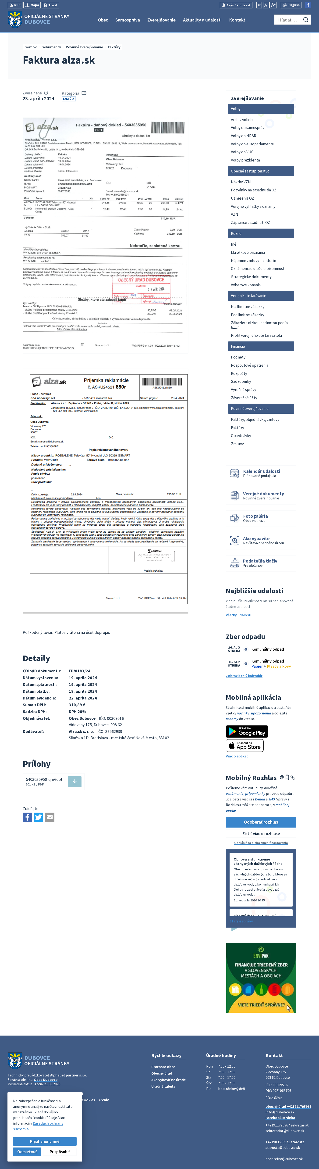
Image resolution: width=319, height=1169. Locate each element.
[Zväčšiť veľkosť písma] (273, 5)
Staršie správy (241, 921)
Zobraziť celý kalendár (244, 675)
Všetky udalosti (238, 615)
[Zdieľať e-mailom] (49, 817)
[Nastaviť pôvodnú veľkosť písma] (265, 5)
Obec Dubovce (45, 1079)
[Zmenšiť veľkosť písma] (259, 5)
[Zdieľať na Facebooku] (27, 817)
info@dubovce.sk (280, 1112)
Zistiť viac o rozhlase (261, 833)
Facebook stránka (280, 1117)
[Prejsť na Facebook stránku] (308, 5)
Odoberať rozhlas (261, 822)
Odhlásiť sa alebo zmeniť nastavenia (261, 843)
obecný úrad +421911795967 (288, 1106)
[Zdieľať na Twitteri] (38, 817)
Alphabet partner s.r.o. (68, 1075)
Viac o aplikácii (238, 756)
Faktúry (68, 98)
